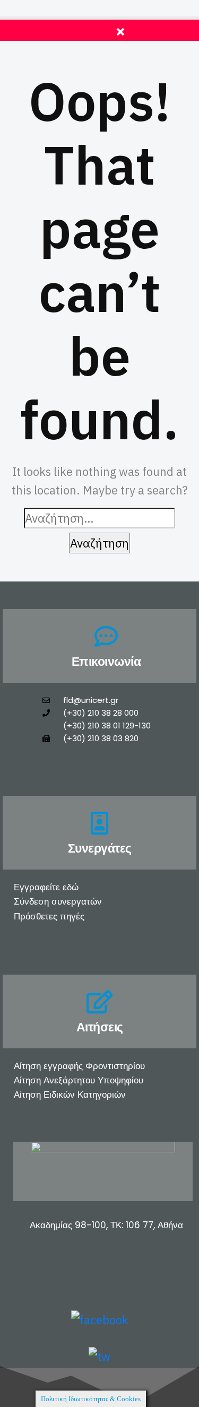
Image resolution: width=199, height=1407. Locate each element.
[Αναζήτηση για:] (99, 518)
